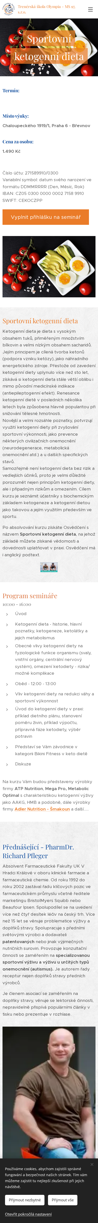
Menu (90, 9)
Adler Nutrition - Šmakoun (42, 809)
